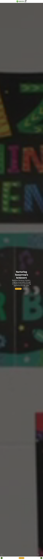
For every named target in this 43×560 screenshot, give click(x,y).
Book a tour (25, 288)
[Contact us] (2, 558)
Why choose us (18, 288)
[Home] (21, 1)
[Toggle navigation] (41, 558)
